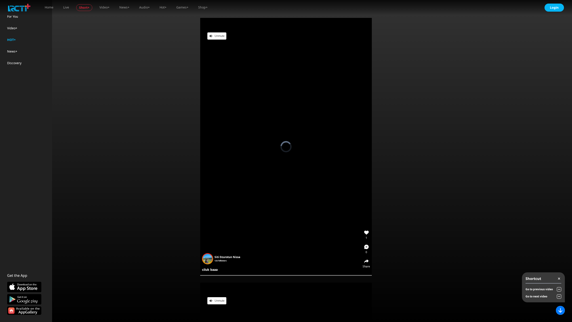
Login (554, 7)
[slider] (286, 275)
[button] (366, 249)
